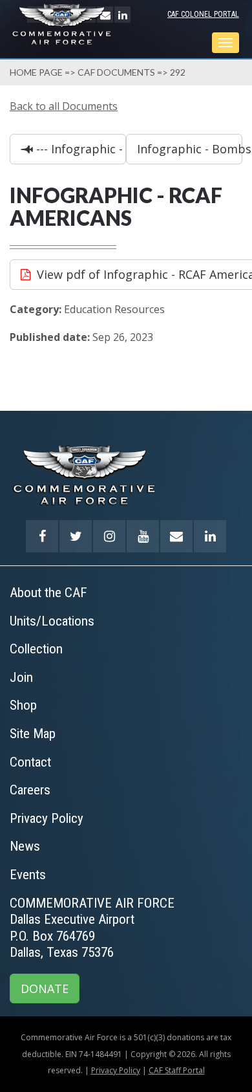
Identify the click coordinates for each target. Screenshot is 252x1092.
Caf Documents (116, 72)
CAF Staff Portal (177, 1070)
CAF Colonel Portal (203, 14)
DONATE (44, 988)
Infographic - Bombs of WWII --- (189, 149)
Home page (36, 72)
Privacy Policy (115, 1070)
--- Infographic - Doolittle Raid (79, 149)
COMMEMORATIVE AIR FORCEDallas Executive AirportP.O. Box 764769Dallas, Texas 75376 (92, 928)
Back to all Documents (64, 106)
